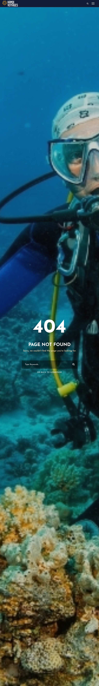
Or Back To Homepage (49, 372)
